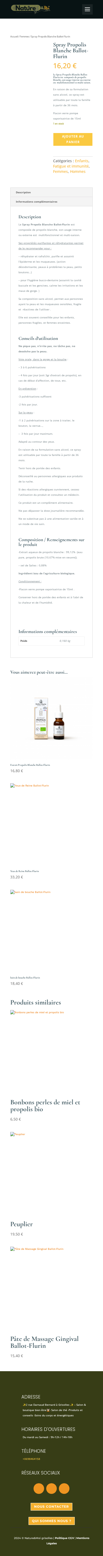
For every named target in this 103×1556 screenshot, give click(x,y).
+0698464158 (31, 1459)
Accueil (14, 36)
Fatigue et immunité (71, 166)
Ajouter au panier (73, 139)
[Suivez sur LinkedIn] (64, 1488)
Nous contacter (51, 1506)
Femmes (24, 36)
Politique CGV (64, 1538)
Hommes (78, 171)
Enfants (81, 160)
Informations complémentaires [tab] (36, 201)
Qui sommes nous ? (51, 1521)
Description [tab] (23, 192)
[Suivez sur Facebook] (39, 1488)
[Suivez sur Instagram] (51, 1488)
